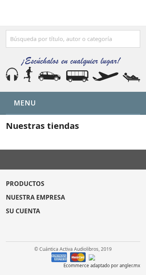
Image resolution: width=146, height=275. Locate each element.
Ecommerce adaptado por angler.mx (101, 265)
